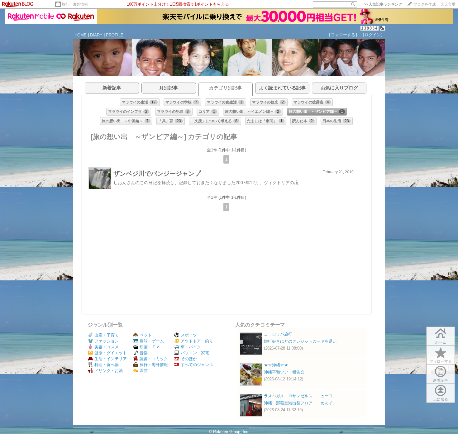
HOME (80, 35)
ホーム (440, 342)
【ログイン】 (372, 34)
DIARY (96, 35)
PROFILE (114, 35)
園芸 (144, 370)
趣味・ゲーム (152, 341)
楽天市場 (448, 4)
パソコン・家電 (195, 353)
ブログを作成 (424, 4)
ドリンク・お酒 (108, 370)
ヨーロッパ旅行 (278, 334)
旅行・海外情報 (75, 4)
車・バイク (191, 347)
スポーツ (189, 335)
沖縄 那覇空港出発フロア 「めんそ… (300, 403)
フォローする (440, 361)
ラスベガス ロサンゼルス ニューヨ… (300, 395)
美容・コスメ (106, 347)
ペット (146, 335)
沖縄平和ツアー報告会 (284, 372)
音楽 (144, 353)
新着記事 (440, 380)
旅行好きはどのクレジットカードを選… (300, 341)
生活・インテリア (110, 358)
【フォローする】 (343, 34)
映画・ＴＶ (150, 347)
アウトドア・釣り (197, 341)
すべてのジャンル (197, 364)
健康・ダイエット (110, 353)
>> (383, 4)
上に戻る (440, 399)
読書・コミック (154, 358)
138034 (369, 28)
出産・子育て (106, 335)
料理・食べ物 (106, 364)
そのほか (189, 358)
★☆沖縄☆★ (276, 365)
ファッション (106, 341)
